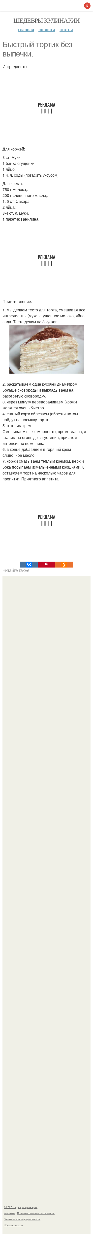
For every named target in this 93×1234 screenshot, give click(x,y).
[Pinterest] (46, 565)
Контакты (9, 1213)
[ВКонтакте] (29, 565)
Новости (46, 29)
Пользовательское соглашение (36, 1213)
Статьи (66, 29)
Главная (26, 29)
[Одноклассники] (64, 565)
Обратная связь (13, 1225)
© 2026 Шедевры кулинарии (20, 1207)
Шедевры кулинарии (46, 20)
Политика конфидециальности (22, 1219)
